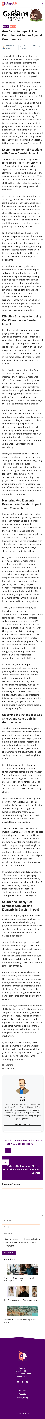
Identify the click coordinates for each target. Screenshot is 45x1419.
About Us (22, 1394)
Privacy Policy (22, 1398)
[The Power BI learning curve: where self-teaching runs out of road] (22, 1273)
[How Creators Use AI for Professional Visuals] (22, 1295)
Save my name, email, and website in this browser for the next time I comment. (22, 1242)
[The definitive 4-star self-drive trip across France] (22, 1314)
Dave (8, 49)
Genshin (13, 26)
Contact (22, 1391)
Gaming (5, 26)
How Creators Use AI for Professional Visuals (21, 1300)
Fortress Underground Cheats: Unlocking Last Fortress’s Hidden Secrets (21, 1170)
